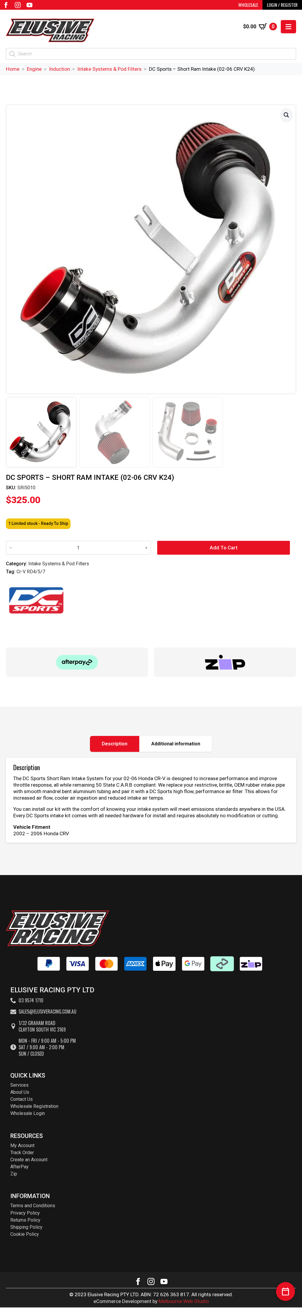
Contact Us (21, 1099)
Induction (59, 69)
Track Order (22, 1152)
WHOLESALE (248, 4)
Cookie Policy (24, 1234)
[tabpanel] (151, 800)
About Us (19, 1092)
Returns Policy (25, 1220)
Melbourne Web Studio (184, 1301)
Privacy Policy (25, 1213)
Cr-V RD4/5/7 (31, 571)
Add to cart (223, 548)
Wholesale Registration (34, 1106)
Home (12, 69)
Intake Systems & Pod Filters (109, 69)
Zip (13, 1174)
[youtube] (29, 5)
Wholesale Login (27, 1113)
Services (19, 1085)
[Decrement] (10, 548)
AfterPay (19, 1166)
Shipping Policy (26, 1227)
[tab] (114, 744)
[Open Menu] (288, 26)
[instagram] (18, 5)
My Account (22, 1145)
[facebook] (6, 5)
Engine (34, 69)
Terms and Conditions (32, 1205)
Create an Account (28, 1159)
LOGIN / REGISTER (282, 4)
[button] (286, 115)
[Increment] (146, 548)
